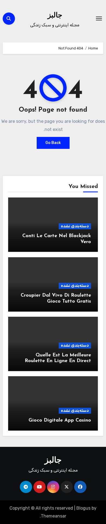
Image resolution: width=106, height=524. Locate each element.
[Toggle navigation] (99, 18)
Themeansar (53, 516)
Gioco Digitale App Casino (60, 420)
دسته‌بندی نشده (75, 226)
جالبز (55, 15)
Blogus (83, 508)
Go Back (53, 142)
